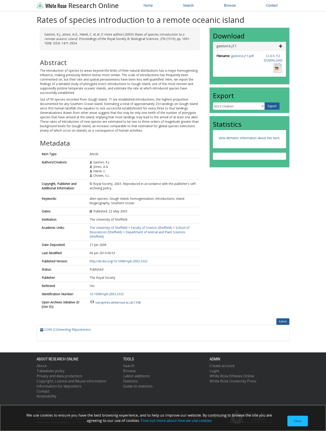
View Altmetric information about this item (249, 138)
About (42, 365)
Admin (283, 321)
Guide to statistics (138, 386)
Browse (230, 5)
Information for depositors (59, 386)
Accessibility (46, 396)
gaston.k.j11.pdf (242, 56)
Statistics (130, 381)
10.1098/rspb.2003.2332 (107, 294)
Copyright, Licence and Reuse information (71, 381)
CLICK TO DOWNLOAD (273, 58)
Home (148, 5)
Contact (272, 5)
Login (214, 370)
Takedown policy (51, 370)
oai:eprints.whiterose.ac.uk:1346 (118, 302)
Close (298, 421)
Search (188, 5)
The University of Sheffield (108, 227)
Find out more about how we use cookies (176, 420)
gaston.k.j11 (226, 45)
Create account (222, 365)
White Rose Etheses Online (232, 376)
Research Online (82, 5)
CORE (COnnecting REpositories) (67, 329)
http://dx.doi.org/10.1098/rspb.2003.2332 (118, 261)
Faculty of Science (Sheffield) (151, 227)
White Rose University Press (233, 381)
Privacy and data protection (59, 376)
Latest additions (136, 376)
